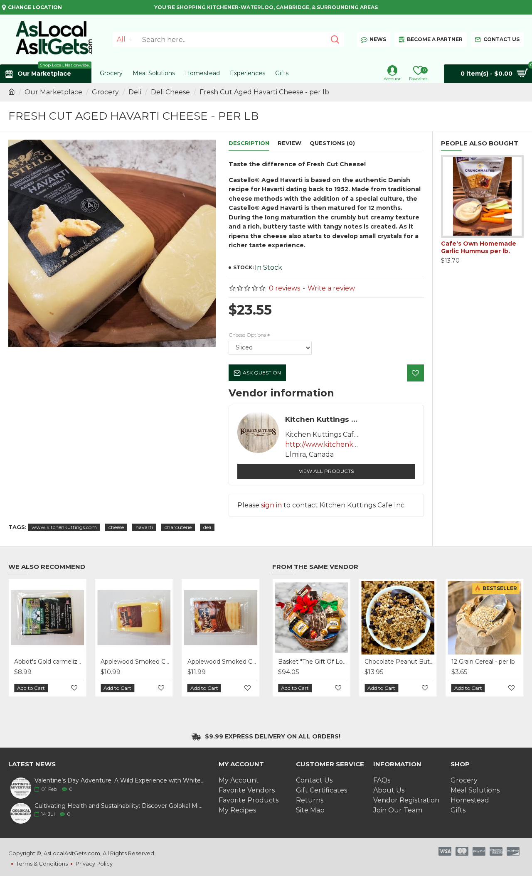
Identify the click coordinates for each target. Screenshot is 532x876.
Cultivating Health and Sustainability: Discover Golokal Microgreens (119, 806)
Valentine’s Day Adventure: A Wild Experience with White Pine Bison (119, 781)
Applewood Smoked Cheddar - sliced (222, 661)
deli (207, 527)
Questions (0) (332, 143)
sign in (271, 505)
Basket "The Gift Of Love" (313, 661)
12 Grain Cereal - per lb (483, 661)
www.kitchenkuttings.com (64, 527)
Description (249, 143)
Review (289, 143)
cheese (116, 527)
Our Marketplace (53, 92)
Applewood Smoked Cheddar (135, 661)
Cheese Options (247, 335)
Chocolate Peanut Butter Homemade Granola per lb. (399, 661)
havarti (144, 527)
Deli (134, 92)
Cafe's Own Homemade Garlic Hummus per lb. (478, 247)
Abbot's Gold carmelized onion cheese (49, 661)
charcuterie (178, 527)
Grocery (105, 92)
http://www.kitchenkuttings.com (322, 444)
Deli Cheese (170, 92)
